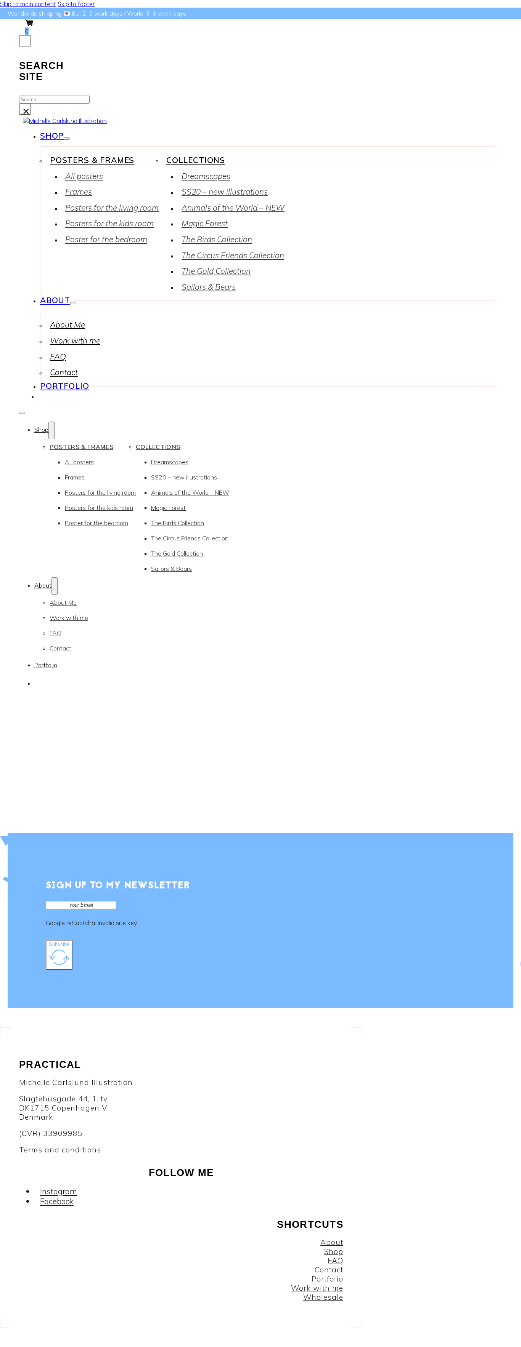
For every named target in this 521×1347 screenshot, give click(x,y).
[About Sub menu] (73, 303)
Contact (64, 372)
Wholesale (323, 1297)
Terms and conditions (60, 1149)
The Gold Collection (216, 271)
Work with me (75, 340)
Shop (52, 136)
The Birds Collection (217, 239)
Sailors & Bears (209, 287)
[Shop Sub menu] (67, 138)
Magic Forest (205, 223)
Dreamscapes (206, 176)
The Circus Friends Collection (233, 255)
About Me (67, 324)
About (55, 300)
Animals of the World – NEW (233, 208)
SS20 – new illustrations (225, 192)
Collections (195, 160)
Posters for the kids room (109, 223)
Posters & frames (92, 160)
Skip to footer (76, 4)
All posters (84, 176)
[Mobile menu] (22, 413)
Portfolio (64, 386)
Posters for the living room (112, 208)
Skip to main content (28, 4)
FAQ (58, 356)
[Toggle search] (25, 40)
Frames (78, 192)
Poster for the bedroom (106, 239)
